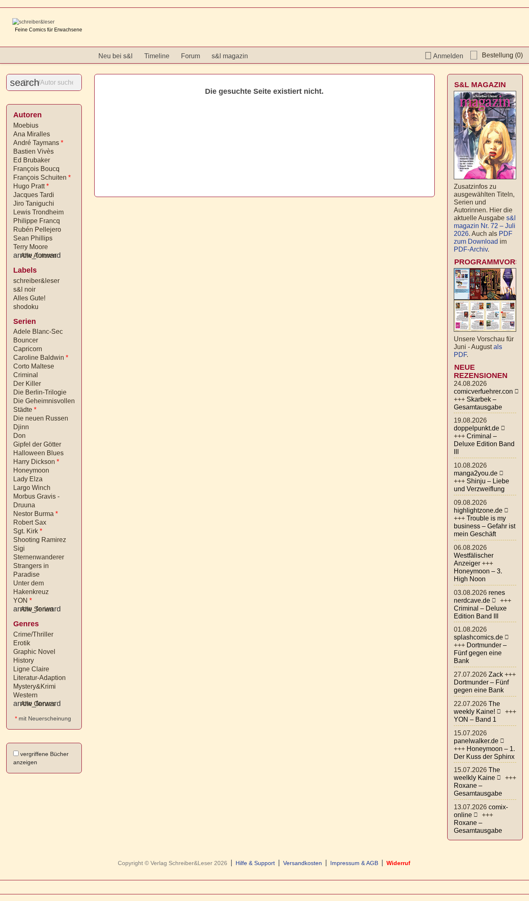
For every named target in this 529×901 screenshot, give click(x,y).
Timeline (156, 55)
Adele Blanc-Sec (38, 331)
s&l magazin (230, 55)
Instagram (281, 55)
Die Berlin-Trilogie (40, 392)
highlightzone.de (478, 510)
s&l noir (24, 289)
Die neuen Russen (40, 418)
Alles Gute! (29, 298)
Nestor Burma (35, 513)
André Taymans (38, 142)
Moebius (25, 125)
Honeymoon (31, 470)
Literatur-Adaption (39, 677)
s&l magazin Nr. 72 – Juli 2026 (485, 225)
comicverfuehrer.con (483, 391)
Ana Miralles (31, 134)
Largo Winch (31, 487)
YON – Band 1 (475, 719)
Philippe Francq (36, 220)
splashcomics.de (478, 637)
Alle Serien (33, 609)
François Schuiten (42, 177)
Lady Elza (28, 479)
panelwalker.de (476, 740)
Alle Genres (34, 703)
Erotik (21, 643)
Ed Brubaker (31, 160)
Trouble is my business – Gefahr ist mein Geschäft (484, 526)
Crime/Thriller (33, 634)
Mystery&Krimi (34, 686)
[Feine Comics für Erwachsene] (33, 22)
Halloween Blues (38, 452)
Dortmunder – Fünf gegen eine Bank (480, 653)
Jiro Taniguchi (33, 203)
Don (19, 435)
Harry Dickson (36, 461)
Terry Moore (30, 246)
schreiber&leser (36, 280)
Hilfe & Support (255, 863)
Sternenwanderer (38, 557)
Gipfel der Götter (37, 444)
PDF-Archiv (471, 249)
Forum (190, 55)
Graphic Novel (34, 651)
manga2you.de (476, 473)
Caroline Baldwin (40, 357)
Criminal (25, 374)
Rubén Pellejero (37, 229)
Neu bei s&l (115, 55)
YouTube (298, 55)
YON (22, 600)
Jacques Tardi (33, 194)
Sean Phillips (32, 238)
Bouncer (25, 340)
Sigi (19, 548)
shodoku (25, 306)
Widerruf (398, 863)
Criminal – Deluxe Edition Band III (484, 444)
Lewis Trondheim (38, 212)
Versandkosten (302, 863)
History (23, 660)
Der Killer (27, 383)
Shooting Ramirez (39, 539)
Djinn (21, 426)
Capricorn (27, 348)
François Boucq (36, 168)
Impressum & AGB (354, 863)
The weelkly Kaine (477, 773)
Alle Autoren (35, 255)
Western (25, 695)
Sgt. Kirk (27, 531)
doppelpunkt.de (476, 428)
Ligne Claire (31, 669)
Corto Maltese (33, 366)
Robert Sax (29, 522)
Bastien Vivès (33, 151)
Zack (495, 674)
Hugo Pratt (31, 186)
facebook (264, 55)
